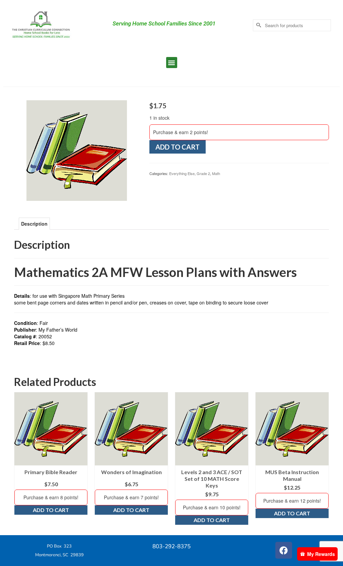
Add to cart (177, 147)
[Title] (76, 150)
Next (323, 458)
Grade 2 (203, 173)
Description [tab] (34, 223)
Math (216, 173)
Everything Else (182, 173)
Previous (20, 458)
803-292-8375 (171, 546)
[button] (171, 62)
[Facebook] (283, 550)
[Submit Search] (258, 25)
